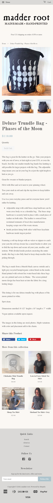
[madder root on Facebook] (23, 459)
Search (26, 439)
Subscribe (44, 479)
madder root (25, 487)
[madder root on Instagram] (29, 459)
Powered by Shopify (38, 487)
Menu (7, 2)
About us (26, 443)
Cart (49, 2)
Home (4, 43)
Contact (26, 446)
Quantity (5, 142)
